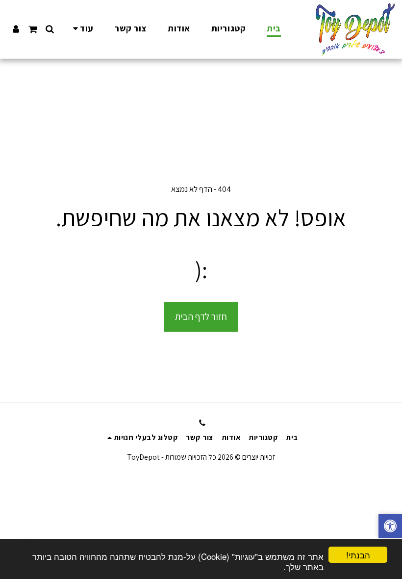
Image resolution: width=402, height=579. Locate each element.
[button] (50, 29)
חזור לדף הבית (201, 316)
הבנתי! (358, 555)
